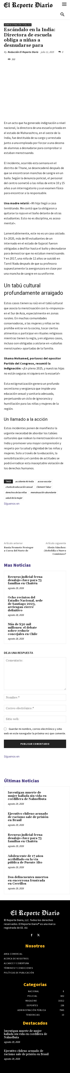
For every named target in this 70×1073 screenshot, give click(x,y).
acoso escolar (44, 481)
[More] (56, 68)
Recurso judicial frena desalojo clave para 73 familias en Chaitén (25, 580)
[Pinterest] (38, 68)
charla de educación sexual (18, 486)
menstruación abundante (43, 492)
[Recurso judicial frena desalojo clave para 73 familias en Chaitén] (55, 582)
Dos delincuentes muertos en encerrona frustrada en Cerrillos (28, 880)
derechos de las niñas (16, 492)
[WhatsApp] (47, 68)
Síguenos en (11, 503)
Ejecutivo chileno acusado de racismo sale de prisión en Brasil (28, 817)
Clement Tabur (43, 486)
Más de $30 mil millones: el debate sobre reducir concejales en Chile (22, 629)
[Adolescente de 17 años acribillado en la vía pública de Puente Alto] (58, 861)
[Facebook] (20, 68)
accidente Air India (24, 481)
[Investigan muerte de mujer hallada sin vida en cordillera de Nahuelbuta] (58, 798)
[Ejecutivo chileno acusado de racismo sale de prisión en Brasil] (58, 819)
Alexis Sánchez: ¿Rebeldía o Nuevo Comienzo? (55, 550)
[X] (29, 68)
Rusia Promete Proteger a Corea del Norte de (18, 549)
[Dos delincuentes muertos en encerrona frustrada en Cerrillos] (58, 882)
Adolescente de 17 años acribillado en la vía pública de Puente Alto (25, 859)
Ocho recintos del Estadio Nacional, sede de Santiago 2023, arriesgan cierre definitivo (25, 604)
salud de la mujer (13, 497)
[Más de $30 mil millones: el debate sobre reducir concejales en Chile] (55, 629)
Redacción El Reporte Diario (23, 52)
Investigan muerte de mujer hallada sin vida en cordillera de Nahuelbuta (27, 796)
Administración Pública (18, 25)
